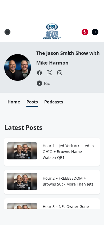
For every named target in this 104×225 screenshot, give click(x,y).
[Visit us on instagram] (60, 73)
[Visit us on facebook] (39, 73)
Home (13, 102)
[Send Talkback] (85, 32)
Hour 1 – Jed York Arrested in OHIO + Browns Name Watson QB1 (68, 151)
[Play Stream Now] (95, 32)
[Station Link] (52, 32)
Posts (32, 102)
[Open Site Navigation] (7, 32)
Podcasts (53, 102)
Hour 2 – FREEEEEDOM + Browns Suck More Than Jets (68, 181)
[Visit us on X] (49, 73)
